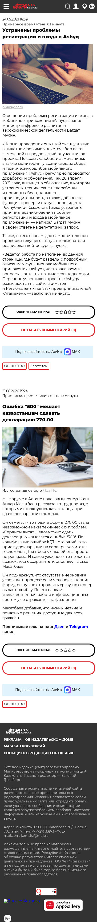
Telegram (78, 626)
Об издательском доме (49, 739)
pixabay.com (12, 107)
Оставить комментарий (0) (48, 330)
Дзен (59, 626)
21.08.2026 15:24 (15, 391)
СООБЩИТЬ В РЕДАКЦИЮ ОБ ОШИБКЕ (39, 753)
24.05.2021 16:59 (15, 19)
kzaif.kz (51, 490)
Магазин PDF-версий (24, 746)
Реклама (12, 739)
